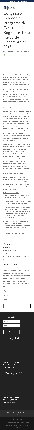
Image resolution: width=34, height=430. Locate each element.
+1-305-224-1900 (13, 257)
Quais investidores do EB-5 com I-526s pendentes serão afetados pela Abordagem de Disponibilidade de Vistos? (16, 276)
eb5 (21, 51)
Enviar (17, 306)
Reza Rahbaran (9, 51)
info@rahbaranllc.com (9, 250)
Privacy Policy (17, 425)
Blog (24, 412)
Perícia (19, 412)
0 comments (26, 51)
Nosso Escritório (10, 412)
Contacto (19, 414)
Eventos (13, 414)
